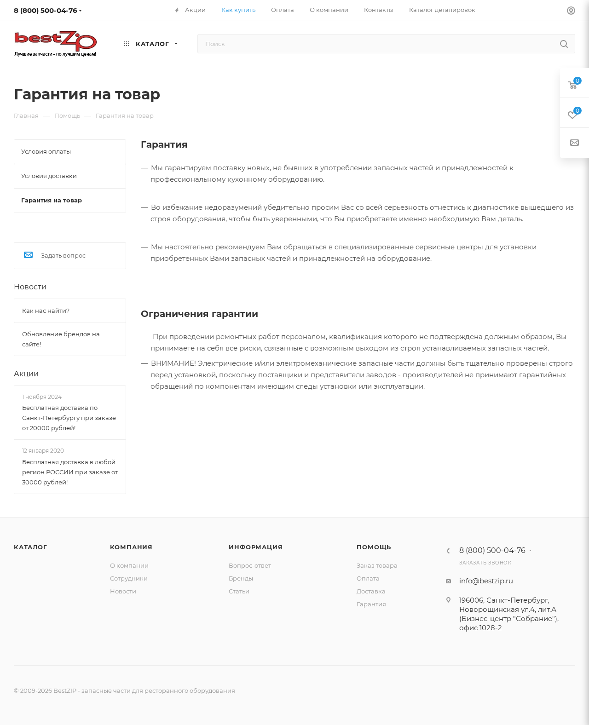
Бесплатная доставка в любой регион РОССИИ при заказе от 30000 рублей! (70, 472)
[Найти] (564, 43)
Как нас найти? (45, 310)
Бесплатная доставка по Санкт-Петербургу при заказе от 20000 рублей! (69, 418)
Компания (131, 547)
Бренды (241, 578)
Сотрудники (129, 578)
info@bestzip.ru (486, 580)
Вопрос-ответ (250, 565)
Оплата (368, 578)
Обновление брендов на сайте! (61, 339)
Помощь (374, 547)
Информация (256, 547)
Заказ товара (377, 565)
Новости (30, 286)
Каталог (30, 547)
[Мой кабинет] (571, 11)
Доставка (371, 591)
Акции (26, 373)
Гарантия (371, 604)
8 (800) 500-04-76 (45, 10)
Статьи (239, 591)
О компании (129, 565)
